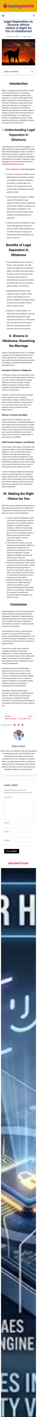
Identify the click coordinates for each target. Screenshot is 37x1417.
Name (7, 823)
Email (6, 832)
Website (7, 840)
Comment (8, 797)
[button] (3, 15)
